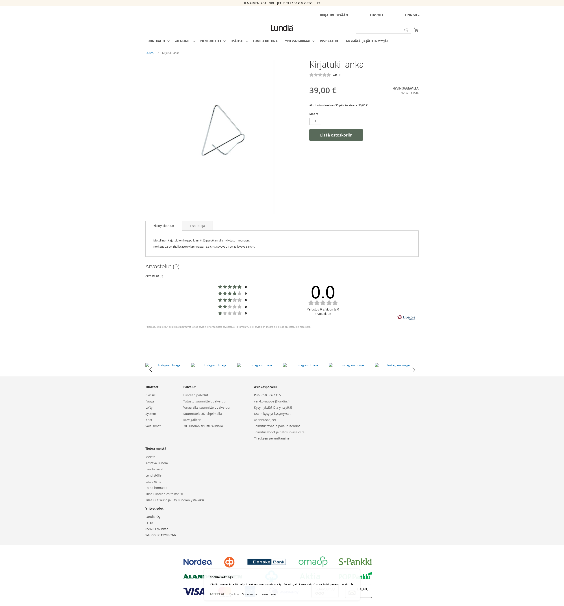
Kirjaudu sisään (334, 15)
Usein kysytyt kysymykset (272, 413)
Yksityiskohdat (163, 226)
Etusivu (150, 52)
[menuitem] (156, 41)
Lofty (148, 407)
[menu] (282, 41)
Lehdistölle (153, 475)
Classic (150, 395)
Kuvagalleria (192, 420)
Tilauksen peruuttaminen (272, 438)
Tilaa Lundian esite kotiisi (164, 494)
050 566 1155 (271, 395)
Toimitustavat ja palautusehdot (277, 426)
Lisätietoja (197, 226)
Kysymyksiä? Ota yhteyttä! (273, 407)
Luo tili (376, 15)
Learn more (268, 594)
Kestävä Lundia (156, 463)
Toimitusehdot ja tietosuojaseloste (279, 432)
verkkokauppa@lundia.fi (271, 401)
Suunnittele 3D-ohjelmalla (202, 413)
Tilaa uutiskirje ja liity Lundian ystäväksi (174, 500)
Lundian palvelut (195, 395)
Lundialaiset (154, 469)
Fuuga (149, 401)
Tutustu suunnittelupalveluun (205, 401)
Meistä (150, 457)
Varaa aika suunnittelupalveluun (207, 407)
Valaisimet (153, 426)
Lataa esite (153, 481)
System (150, 413)
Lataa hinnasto (156, 488)
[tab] (163, 226)
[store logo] (282, 28)
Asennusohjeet (265, 420)
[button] (412, 15)
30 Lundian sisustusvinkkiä (203, 426)
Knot (148, 420)
